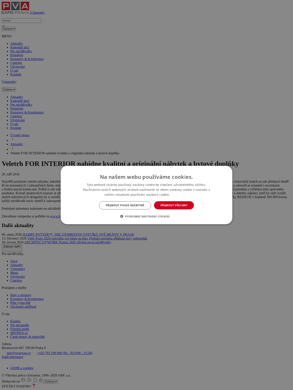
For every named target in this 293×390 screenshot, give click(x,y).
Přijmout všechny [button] (173, 205)
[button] (146, 216)
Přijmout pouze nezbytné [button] (125, 205)
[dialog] (146, 195)
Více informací (180, 194)
